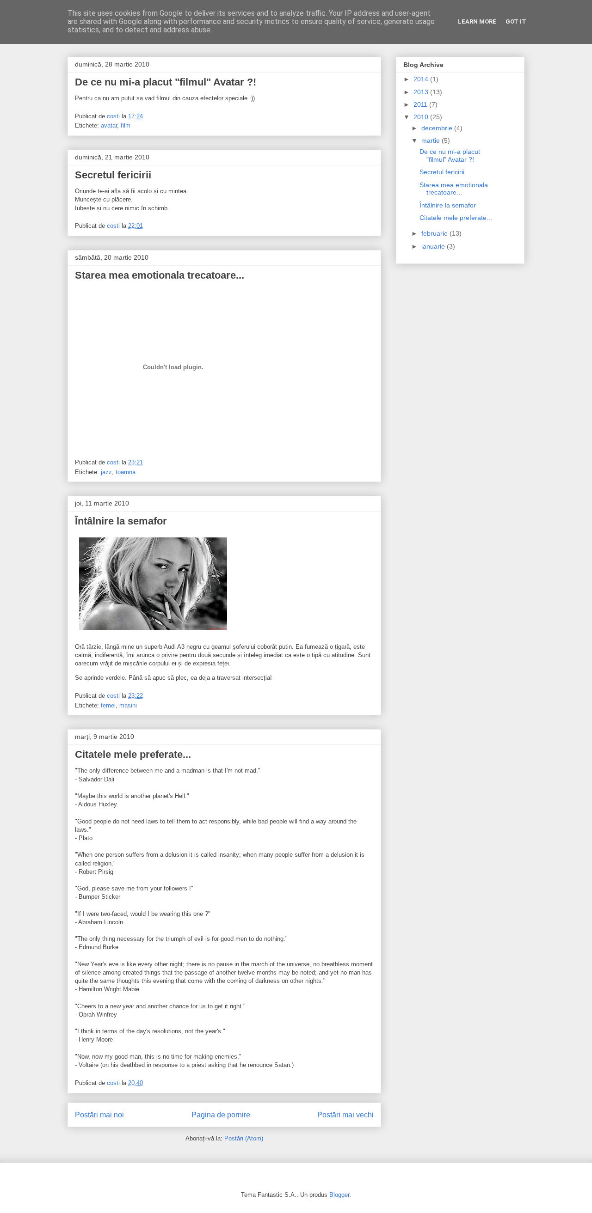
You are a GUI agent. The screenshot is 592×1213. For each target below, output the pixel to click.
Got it (516, 21)
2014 (421, 79)
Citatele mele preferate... (133, 754)
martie (431, 140)
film (125, 125)
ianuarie (434, 246)
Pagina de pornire (220, 1115)
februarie (435, 233)
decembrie (437, 128)
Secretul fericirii (113, 175)
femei (108, 705)
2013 (421, 92)
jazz (106, 472)
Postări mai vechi (345, 1115)
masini (128, 705)
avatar (109, 125)
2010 (421, 117)
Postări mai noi (99, 1115)
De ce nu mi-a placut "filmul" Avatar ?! (165, 82)
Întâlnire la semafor (121, 521)
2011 (421, 104)
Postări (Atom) (243, 1138)
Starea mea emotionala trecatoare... (159, 275)
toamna (126, 472)
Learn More (477, 21)
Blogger (339, 1194)
